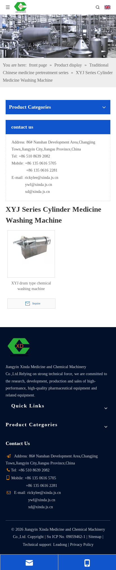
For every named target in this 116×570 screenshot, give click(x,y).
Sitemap (94, 537)
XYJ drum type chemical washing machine (31, 286)
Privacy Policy (81, 544)
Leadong (60, 544)
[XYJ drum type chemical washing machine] (31, 247)
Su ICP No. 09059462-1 (66, 537)
